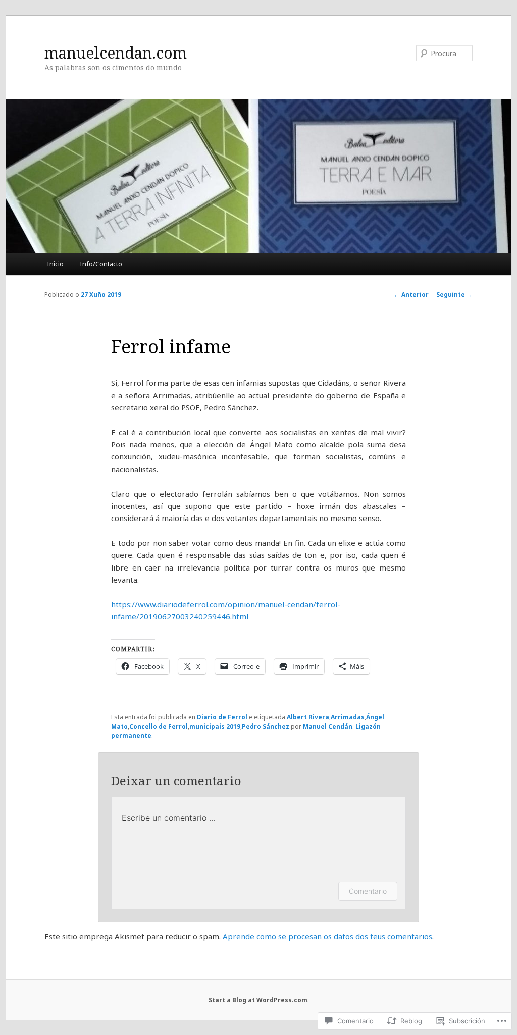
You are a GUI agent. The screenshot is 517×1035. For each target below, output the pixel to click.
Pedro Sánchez (265, 726)
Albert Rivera (308, 717)
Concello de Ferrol (158, 726)
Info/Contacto (101, 263)
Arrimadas (348, 717)
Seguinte (454, 294)
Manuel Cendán (327, 726)
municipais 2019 (214, 726)
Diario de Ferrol (222, 717)
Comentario (368, 891)
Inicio (55, 263)
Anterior (411, 294)
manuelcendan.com (115, 52)
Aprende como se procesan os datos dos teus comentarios (327, 936)
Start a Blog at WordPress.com (258, 1000)
